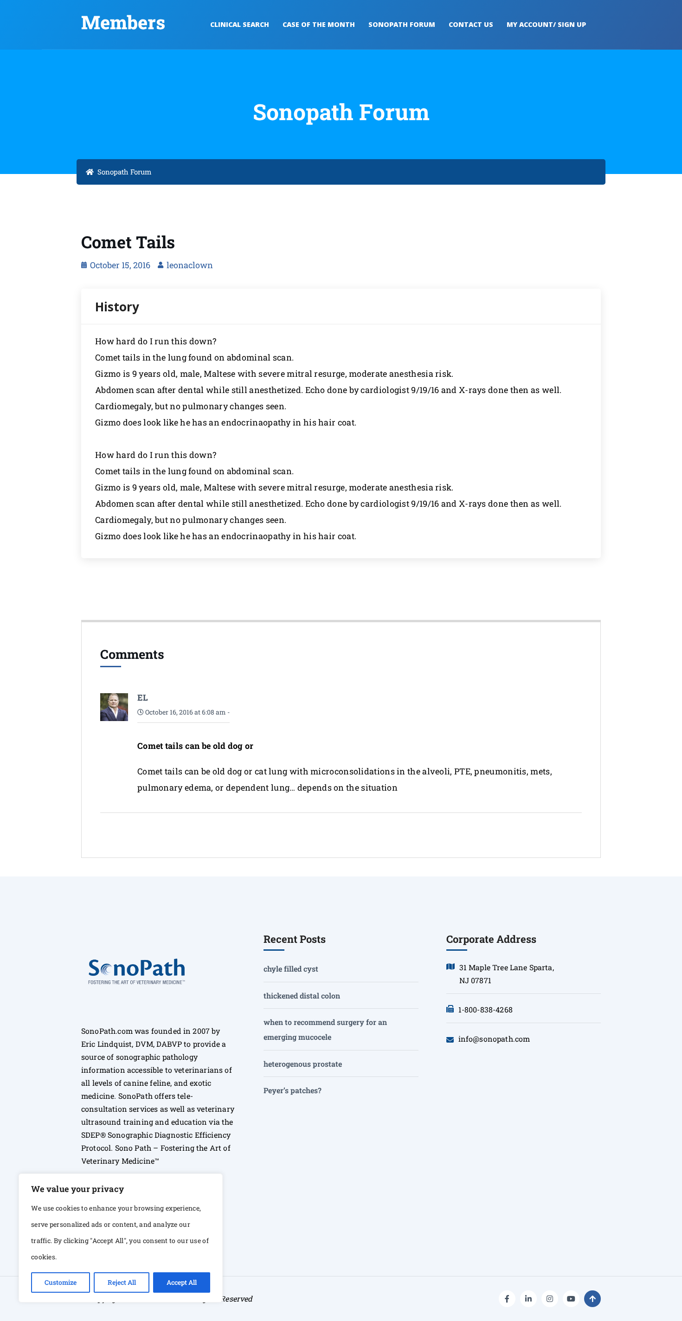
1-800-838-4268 (485, 1009)
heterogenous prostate (303, 1064)
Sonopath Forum (401, 24)
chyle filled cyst (291, 968)
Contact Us (471, 24)
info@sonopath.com (494, 1039)
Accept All (182, 1282)
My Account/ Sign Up (546, 24)
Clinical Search (239, 24)
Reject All (122, 1282)
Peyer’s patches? (293, 1090)
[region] (121, 1237)
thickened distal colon (302, 995)
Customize (61, 1282)
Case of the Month (319, 24)
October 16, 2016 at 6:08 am (185, 712)
